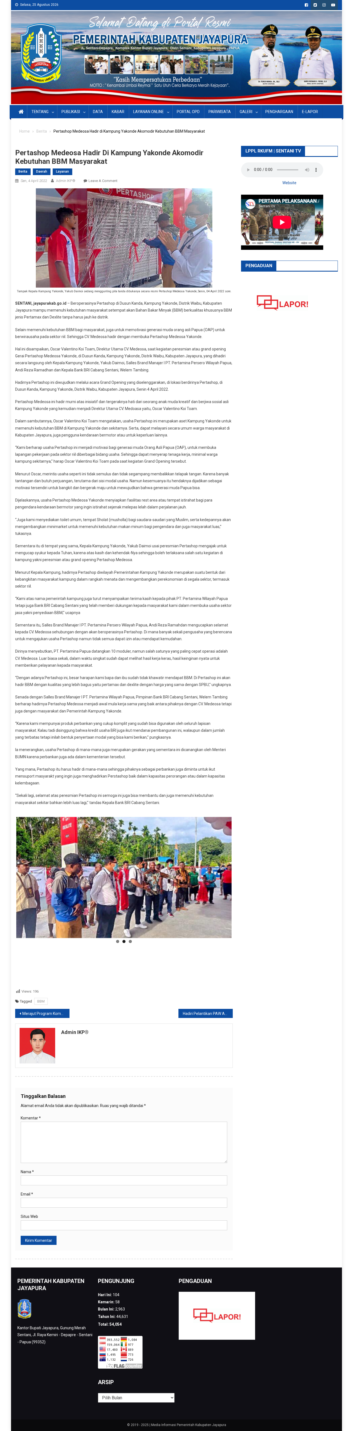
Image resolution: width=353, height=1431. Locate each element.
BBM (41, 976)
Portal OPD (188, 111)
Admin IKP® (65, 181)
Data (98, 111)
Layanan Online (148, 111)
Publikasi (70, 111)
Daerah (41, 171)
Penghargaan (279, 111)
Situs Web (29, 1191)
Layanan (62, 171)
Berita (22, 171)
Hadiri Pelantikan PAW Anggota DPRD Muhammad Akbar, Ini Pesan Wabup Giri (208, 989)
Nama (27, 1147)
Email (27, 1169)
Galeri (246, 111)
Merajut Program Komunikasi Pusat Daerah (45, 989)
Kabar (118, 111)
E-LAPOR (310, 111)
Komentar (31, 1093)
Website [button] (289, 183)
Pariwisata (219, 111)
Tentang (40, 111)
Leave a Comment (103, 181)
